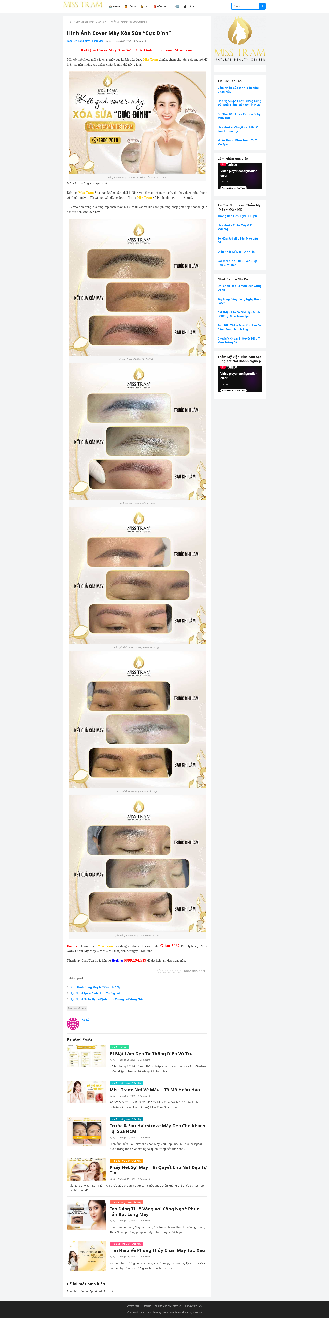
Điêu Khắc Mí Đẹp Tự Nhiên (236, 252)
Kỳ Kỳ (108, 41)
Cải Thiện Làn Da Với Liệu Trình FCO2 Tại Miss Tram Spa (239, 314)
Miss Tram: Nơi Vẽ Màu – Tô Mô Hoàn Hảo (155, 1090)
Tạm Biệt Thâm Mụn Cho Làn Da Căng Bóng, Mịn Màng (239, 327)
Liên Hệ (147, 1306)
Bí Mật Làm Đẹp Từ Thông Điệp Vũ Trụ (151, 1054)
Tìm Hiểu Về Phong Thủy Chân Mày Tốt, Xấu (157, 1250)
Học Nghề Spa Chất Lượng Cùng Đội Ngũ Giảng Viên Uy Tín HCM (239, 103)
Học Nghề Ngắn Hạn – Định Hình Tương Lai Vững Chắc (107, 999)
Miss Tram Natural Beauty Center (152, 1312)
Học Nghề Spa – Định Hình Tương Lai (95, 993)
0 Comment (140, 41)
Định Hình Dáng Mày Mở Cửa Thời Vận (96, 987)
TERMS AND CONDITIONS (168, 1306)
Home (70, 21)
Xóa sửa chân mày (77, 1008)
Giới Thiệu (133, 1306)
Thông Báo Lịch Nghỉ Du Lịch (237, 216)
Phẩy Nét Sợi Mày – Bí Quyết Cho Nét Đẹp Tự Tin (158, 1170)
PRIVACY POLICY (193, 1306)
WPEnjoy (197, 1312)
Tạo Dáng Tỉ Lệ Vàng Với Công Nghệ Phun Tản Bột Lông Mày (155, 1211)
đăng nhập (86, 1291)
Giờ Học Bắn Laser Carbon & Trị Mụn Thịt (239, 116)
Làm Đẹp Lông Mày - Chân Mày (91, 21)
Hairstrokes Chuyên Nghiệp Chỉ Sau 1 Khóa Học (239, 129)
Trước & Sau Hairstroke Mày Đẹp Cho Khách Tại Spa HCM (157, 1128)
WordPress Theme (179, 1312)
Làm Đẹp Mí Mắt (119, 1047)
